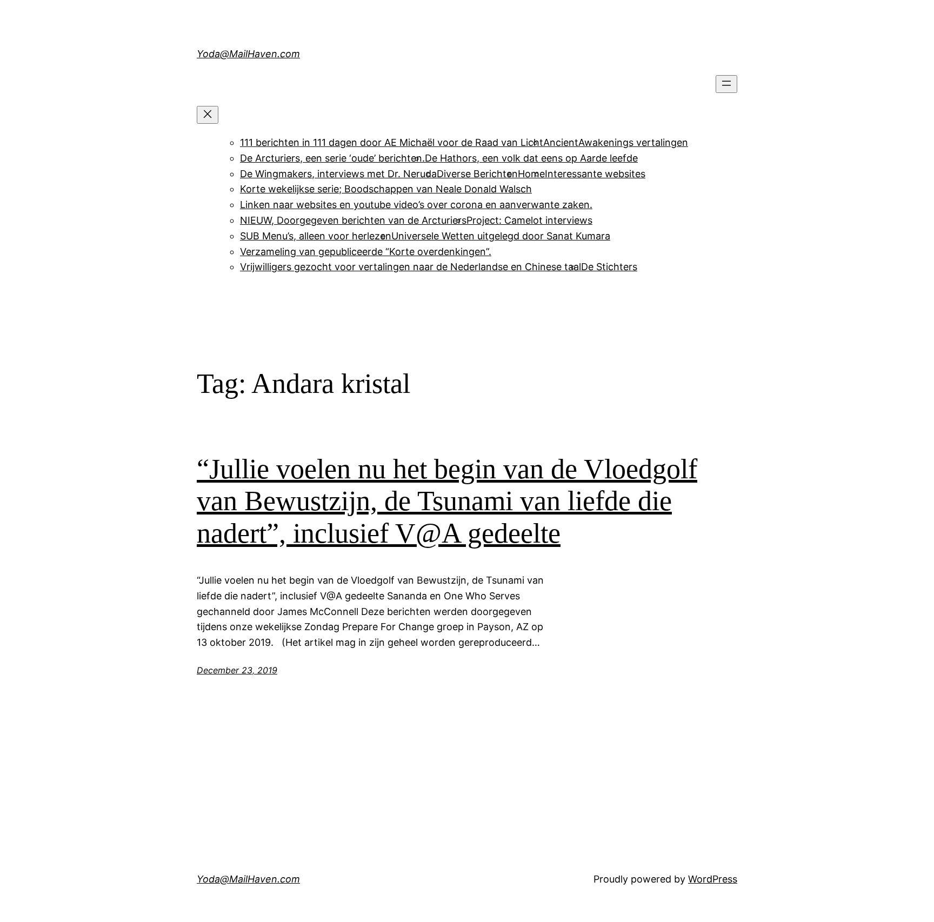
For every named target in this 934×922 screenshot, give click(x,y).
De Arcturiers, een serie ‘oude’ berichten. (332, 158)
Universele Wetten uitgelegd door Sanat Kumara (500, 236)
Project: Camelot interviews (529, 220)
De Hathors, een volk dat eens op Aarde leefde (531, 158)
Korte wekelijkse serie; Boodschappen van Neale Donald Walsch (386, 189)
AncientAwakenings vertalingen (615, 142)
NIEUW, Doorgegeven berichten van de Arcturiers (353, 220)
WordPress (712, 879)
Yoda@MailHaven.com (248, 53)
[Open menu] (726, 84)
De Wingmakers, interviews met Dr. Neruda (338, 173)
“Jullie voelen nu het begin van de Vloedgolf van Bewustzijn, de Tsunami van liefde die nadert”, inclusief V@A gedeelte (447, 501)
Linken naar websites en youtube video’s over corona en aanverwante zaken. (416, 204)
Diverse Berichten (477, 173)
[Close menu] (207, 115)
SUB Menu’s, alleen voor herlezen (315, 236)
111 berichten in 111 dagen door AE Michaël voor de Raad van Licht (391, 142)
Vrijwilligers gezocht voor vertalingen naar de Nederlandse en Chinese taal (410, 266)
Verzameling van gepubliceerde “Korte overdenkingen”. (365, 251)
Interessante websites (595, 173)
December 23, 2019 (237, 670)
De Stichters (609, 266)
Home (531, 173)
